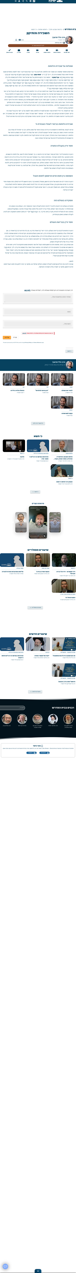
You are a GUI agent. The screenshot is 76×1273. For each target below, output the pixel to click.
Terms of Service (37, 342)
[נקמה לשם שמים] (62, 407)
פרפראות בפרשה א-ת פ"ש (41, 453)
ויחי (47, 387)
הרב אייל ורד (72, 658)
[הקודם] (13, 522)
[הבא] (63, 522)
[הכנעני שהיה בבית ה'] (38, 565)
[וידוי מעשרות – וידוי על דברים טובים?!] (64, 566)
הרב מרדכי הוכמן (45, 574)
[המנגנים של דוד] (64, 591)
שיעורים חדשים (38, 634)
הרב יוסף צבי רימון (70, 576)
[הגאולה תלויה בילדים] (14, 384)
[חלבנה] (14, 451)
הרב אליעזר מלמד (44, 658)
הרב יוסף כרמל (68, 461)
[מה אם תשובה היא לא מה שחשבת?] (64, 649)
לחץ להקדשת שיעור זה (38, 45)
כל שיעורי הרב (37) (38, 423)
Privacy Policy (28, 342)
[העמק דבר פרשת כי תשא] (62, 476)
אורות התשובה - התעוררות (68, 652)
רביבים (47, 652)
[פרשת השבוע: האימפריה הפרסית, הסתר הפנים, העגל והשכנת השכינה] (62, 452)
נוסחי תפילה (19, 568)
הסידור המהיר (19, 574)
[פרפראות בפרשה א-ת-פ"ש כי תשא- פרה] (38, 452)
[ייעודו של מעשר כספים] (38, 649)
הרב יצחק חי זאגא (19, 459)
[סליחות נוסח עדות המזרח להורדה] (12, 565)
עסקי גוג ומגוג (45, 568)
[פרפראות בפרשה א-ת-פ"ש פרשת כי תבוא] (12, 650)
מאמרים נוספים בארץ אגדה (67, 594)
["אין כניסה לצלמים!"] (38, 384)
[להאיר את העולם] (62, 384)
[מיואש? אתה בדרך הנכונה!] (64, 675)
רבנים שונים (45, 461)
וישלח (70, 410)
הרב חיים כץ (69, 484)
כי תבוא (73, 568)
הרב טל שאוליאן (71, 684)
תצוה (71, 387)
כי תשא (69, 351)
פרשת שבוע (69, 453)
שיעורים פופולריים (38, 550)
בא (23, 387)
